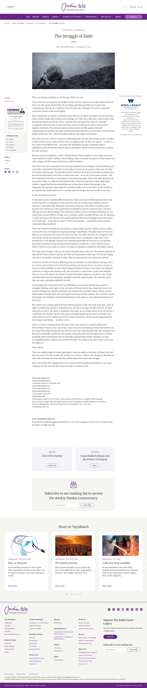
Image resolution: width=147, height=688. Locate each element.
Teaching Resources (36, 658)
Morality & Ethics (72, 17)
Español (12, 145)
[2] (40, 206)
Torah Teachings (18, 23)
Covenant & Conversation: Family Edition (64, 633)
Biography (8, 623)
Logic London (137, 685)
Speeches (33, 643)
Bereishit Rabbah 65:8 (42, 391)
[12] (42, 343)
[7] (33, 221)
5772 (67, 559)
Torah (55, 17)
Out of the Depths (52, 455)
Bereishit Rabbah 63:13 (42, 389)
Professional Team (85, 661)
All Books (8, 643)
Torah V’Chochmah (86, 628)
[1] (59, 203)
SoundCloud (9, 101)
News (118, 17)
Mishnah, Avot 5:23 (41, 407)
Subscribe (87, 505)
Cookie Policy (33, 674)
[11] (64, 317)
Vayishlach (81, 47)
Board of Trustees (85, 655)
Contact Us (83, 664)
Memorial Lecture (85, 643)
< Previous (51, 465)
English (11, 139)
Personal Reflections (12, 634)
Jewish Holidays (35, 626)
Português (12, 150)
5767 (21, 559)
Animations (58, 651)
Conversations (34, 649)
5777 (71, 559)
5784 (119, 559)
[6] (94, 215)
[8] (55, 224)
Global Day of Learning (87, 638)
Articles (32, 638)
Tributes (8, 631)
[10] (66, 241)
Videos (45, 17)
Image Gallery (10, 628)
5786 (29, 559)
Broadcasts (33, 640)
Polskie (11, 147)
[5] (81, 212)
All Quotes (58, 623)
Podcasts (32, 646)
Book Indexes (10, 646)
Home (7, 23)
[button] (66, 594)
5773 (25, 559)
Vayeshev (95, 452)
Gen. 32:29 (83, 404)
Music (7, 652)
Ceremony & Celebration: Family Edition (63, 638)
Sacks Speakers (35, 661)
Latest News (58, 660)
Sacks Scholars (84, 626)
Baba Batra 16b (39, 396)
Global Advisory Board (87, 658)
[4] (104, 206)
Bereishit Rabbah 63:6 (42, 378)
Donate (11, 7)
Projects (106, 17)
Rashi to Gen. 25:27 (44, 394)
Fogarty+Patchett (124, 685)
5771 (114, 559)
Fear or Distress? (17, 563)
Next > (95, 465)
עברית (140, 7)
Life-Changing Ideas (65, 47)
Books (36, 17)
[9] (108, 235)
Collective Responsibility (116, 563)
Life (28, 17)
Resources (91, 17)
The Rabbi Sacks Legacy (88, 652)
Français (133, 7)
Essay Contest (84, 623)
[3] (65, 206)
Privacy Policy (21, 674)
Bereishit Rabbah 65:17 (42, 386)
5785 (76, 559)
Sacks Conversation (86, 640)
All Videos (57, 648)
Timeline (8, 626)
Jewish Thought (35, 628)
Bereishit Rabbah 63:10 (42, 381)
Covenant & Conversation (36, 23)
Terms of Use (9, 674)
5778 (89, 47)
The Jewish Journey (66, 563)
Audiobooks (9, 649)
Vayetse (52, 452)
